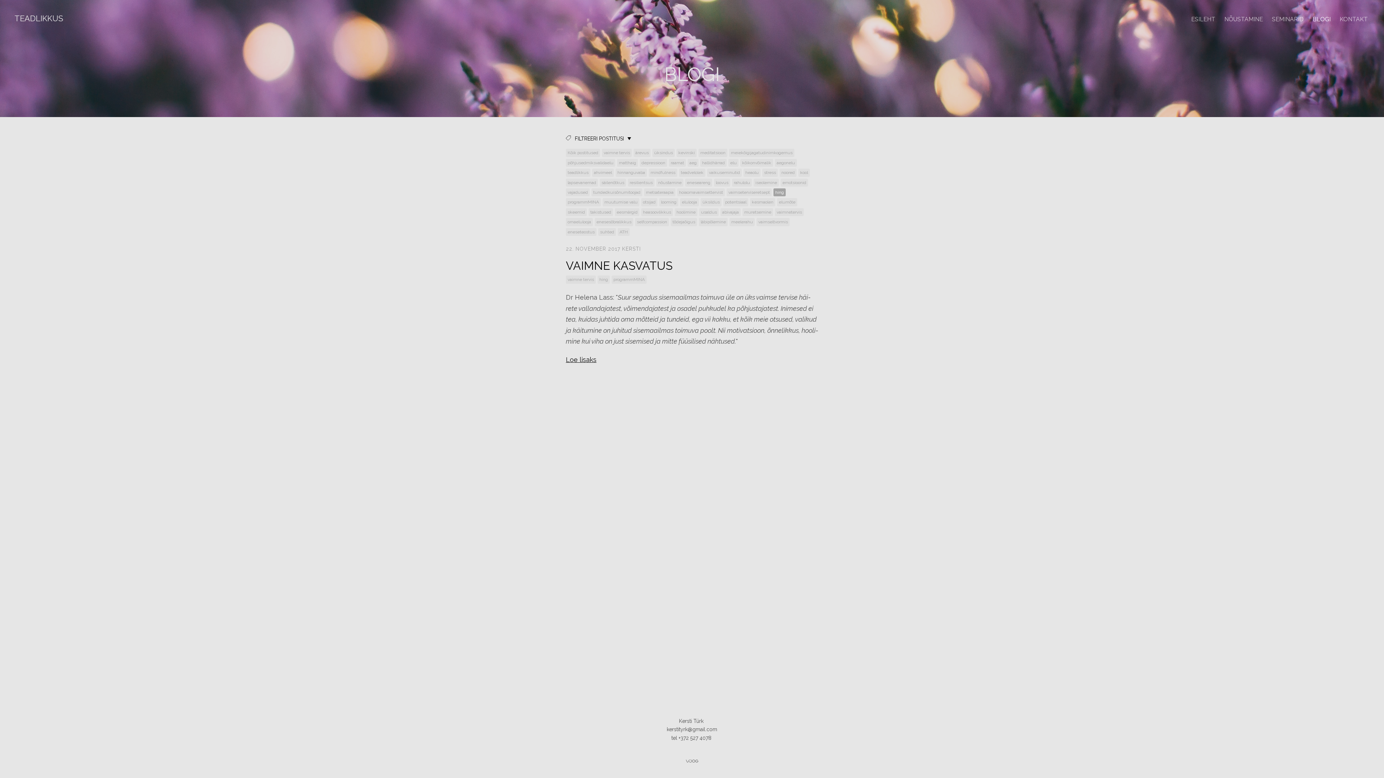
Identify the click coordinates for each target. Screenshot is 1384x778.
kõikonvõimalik (756, 162)
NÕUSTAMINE (1243, 19)
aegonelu (786, 162)
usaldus (709, 212)
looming (669, 202)
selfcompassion (652, 221)
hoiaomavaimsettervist (701, 192)
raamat (677, 162)
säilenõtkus (613, 182)
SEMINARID (1288, 19)
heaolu (752, 172)
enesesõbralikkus (613, 221)
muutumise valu (621, 202)
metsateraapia (660, 192)
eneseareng (698, 182)
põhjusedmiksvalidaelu (590, 162)
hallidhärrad (713, 162)
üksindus (663, 152)
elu (733, 162)
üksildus (711, 202)
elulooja (689, 202)
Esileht (1203, 19)
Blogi (1322, 19)
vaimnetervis (789, 212)
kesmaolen (762, 202)
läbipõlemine (713, 221)
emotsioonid (794, 182)
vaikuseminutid (724, 172)
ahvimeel (603, 172)
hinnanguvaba (631, 172)
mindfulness (663, 172)
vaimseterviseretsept (749, 192)
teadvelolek (692, 172)
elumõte (787, 202)
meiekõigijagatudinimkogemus (762, 152)
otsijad (649, 202)
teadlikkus (578, 172)
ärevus (642, 152)
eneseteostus (581, 231)
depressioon (653, 162)
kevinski (686, 152)
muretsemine (757, 212)
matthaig (627, 162)
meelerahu (742, 221)
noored (788, 172)
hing (779, 192)
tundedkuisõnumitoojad (616, 192)
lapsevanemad (582, 182)
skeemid (576, 212)
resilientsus (641, 182)
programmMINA (583, 202)
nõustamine (670, 182)
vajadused (578, 192)
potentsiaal (735, 202)
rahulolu (742, 182)
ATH (624, 231)
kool (804, 172)
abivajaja (730, 212)
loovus (722, 182)
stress (770, 172)
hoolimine (686, 212)
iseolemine (766, 182)
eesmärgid (627, 212)
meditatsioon (713, 152)
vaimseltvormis (773, 221)
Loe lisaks (581, 359)
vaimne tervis (617, 152)
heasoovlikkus (657, 212)
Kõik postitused (583, 152)
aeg (693, 162)
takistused (600, 212)
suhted (607, 231)
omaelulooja (579, 221)
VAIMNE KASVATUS (619, 265)
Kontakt (1354, 19)
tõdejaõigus (684, 221)
